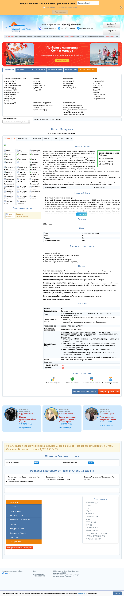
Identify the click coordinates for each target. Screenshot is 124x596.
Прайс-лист (37, 139)
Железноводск (68, 88)
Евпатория (97, 81)
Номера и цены (23, 139)
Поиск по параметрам (37, 70)
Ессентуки (67, 81)
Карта (56, 139)
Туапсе (6, 96)
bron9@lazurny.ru (25, 428)
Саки (95, 92)
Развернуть (82, 214)
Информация (10, 139)
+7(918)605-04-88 (68, 28)
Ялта (95, 83)
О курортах (14, 537)
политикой (82, 593)
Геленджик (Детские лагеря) (73, 110)
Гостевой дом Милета (69, 463)
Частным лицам (16, 515)
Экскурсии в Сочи (16, 528)
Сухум (36, 90)
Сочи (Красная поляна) (41, 105)
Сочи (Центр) (8, 83)
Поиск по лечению (55, 70)
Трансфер (13, 524)
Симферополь (98, 99)
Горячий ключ (9, 103)
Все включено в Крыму (54, 477)
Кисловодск (67, 83)
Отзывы (47, 139)
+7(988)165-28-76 (48, 28)
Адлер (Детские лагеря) (72, 112)
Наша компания (16, 511)
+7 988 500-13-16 (106, 164)
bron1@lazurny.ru (65, 428)
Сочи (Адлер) (8, 81)
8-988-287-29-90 (106, 421)
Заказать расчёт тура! (88, 70)
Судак (95, 90)
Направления (9, 70)
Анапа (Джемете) (10, 94)
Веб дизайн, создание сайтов (12, 571)
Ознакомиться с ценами (85, 391)
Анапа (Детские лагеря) (72, 107)
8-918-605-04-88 (65, 424)
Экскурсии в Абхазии (17, 533)
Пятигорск (67, 85)
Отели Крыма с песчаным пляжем (20, 481)
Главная (37, 119)
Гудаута (36, 88)
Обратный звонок (112, 32)
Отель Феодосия (22, 216)
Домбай (36, 107)
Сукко (6, 101)
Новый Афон (38, 85)
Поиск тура (21, 70)
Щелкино (96, 96)
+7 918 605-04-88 (106, 161)
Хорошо (117, 593)
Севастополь (98, 94)
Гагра (35, 81)
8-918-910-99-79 (25, 424)
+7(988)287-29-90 (87, 28)
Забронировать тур (109, 391)
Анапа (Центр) (9, 90)
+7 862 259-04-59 (106, 158)
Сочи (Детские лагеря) (71, 105)
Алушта (96, 85)
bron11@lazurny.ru (106, 425)
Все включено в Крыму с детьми (58, 479)
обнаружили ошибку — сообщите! (19, 548)
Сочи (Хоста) (8, 88)
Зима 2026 (13, 502)
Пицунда (36, 83)
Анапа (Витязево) (10, 92)
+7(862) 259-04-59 (71, 24)
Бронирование (66, 139)
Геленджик (8, 99)
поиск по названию (10, 118)
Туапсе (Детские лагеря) (72, 114)
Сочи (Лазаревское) (11, 85)
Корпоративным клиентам (20, 520)
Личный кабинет (112, 25)
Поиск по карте (71, 70)
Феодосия (97, 88)
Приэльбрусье (38, 110)
